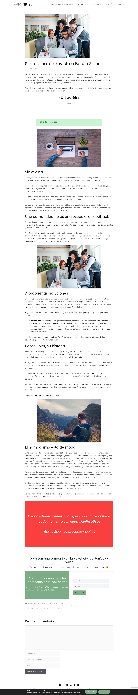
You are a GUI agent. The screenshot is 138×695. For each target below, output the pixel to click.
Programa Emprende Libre (62, 4)
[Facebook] (60, 685)
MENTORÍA (109, 4)
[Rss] (74, 685)
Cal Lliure (97, 4)
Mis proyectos (82, 4)
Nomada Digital (53, 603)
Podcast (62, 603)
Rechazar (104, 692)
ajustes (77, 693)
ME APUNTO (79, 593)
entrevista (43, 603)
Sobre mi (120, 4)
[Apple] (71, 685)
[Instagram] (63, 685)
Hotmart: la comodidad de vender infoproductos (44, 608)
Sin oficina (60, 74)
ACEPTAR (91, 692)
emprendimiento (33, 603)
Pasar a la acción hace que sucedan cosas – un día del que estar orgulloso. (54, 606)
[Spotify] (78, 685)
